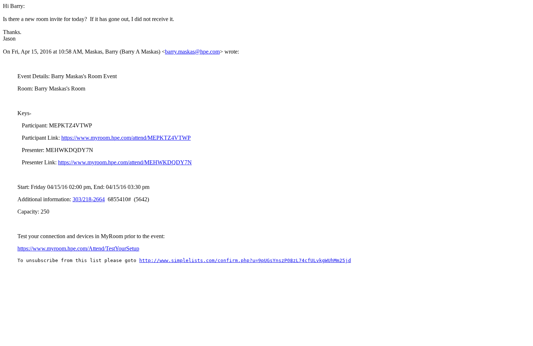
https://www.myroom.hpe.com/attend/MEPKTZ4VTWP (126, 138)
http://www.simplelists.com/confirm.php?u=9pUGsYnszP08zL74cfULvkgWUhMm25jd (245, 260)
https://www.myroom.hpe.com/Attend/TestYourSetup (78, 248)
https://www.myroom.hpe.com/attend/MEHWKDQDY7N (125, 162)
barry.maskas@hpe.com (192, 51)
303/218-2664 (89, 199)
